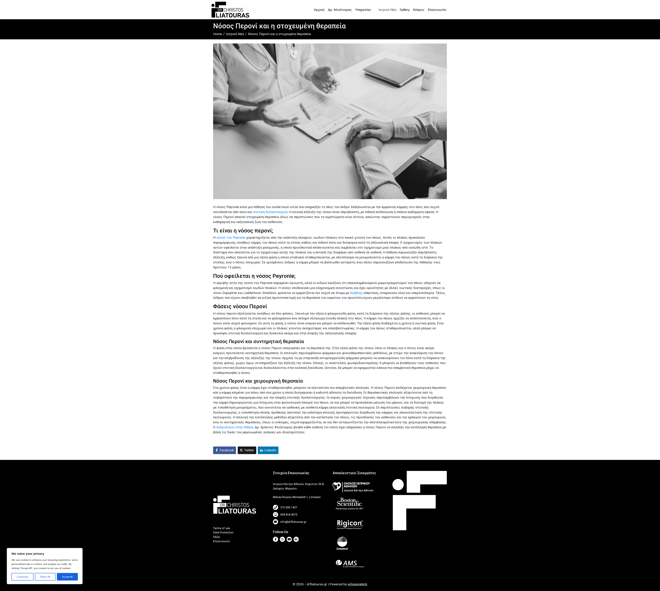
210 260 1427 (288, 507)
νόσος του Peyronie (230, 237)
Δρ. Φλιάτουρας (340, 10)
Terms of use (221, 528)
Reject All (45, 576)
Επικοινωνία (437, 10)
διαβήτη (356, 293)
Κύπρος (418, 10)
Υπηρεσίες (363, 10)
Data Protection (223, 532)
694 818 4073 (288, 514)
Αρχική (319, 10)
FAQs (216, 537)
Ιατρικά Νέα (387, 10)
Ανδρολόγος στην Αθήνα (234, 427)
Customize (22, 576)
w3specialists (357, 584)
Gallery (405, 10)
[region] (44, 566)
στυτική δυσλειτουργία (270, 212)
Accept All (67, 576)
